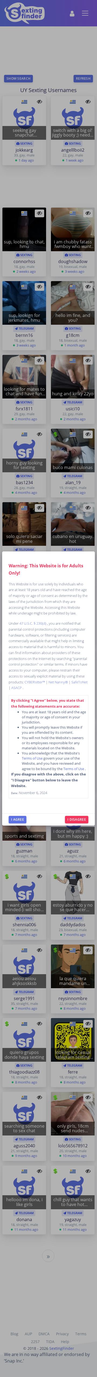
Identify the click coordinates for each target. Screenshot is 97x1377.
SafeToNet (79, 682)
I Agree (17, 819)
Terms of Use (32, 758)
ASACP (17, 687)
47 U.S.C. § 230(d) (33, 623)
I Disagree (76, 819)
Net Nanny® (58, 682)
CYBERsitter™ (35, 682)
